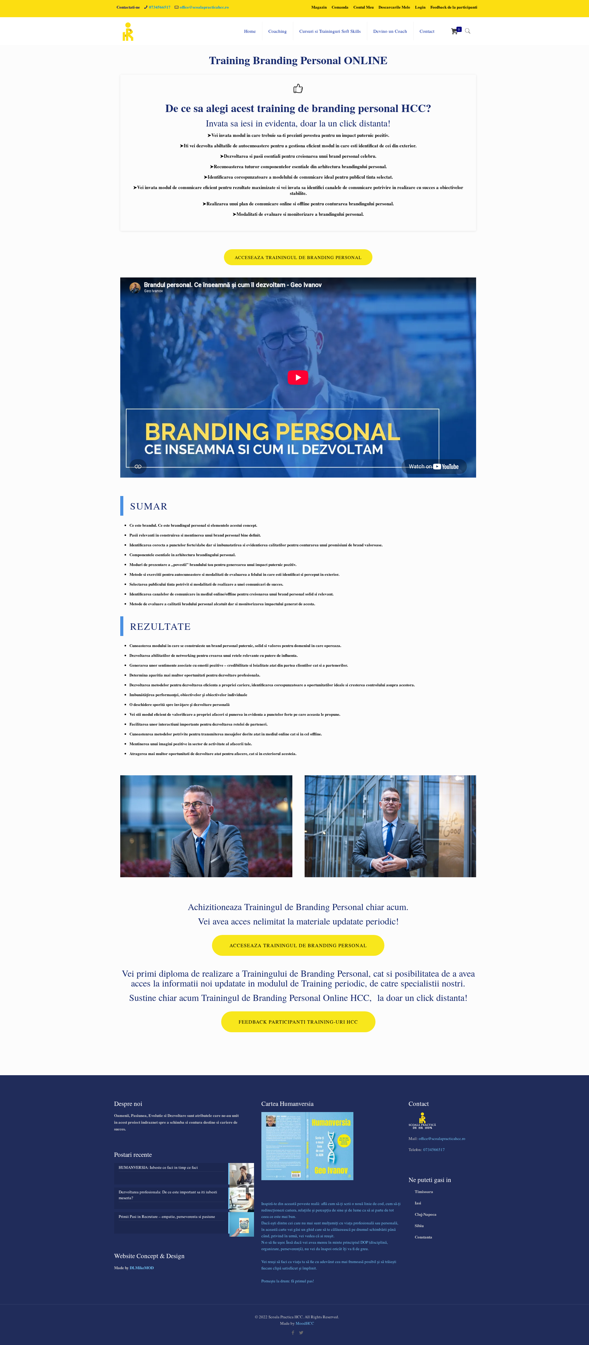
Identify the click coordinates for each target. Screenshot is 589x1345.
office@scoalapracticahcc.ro (204, 7)
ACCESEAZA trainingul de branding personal (298, 257)
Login (420, 7)
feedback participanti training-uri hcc (298, 1021)
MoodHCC (305, 1323)
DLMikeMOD (142, 1267)
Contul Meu (363, 7)
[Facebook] (293, 1332)
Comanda (340, 7)
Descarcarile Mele (394, 7)
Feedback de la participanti (453, 7)
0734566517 (160, 7)
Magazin (319, 7)
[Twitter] (301, 1332)
